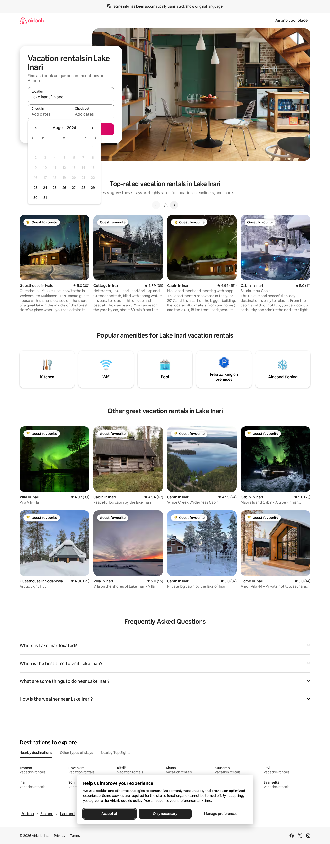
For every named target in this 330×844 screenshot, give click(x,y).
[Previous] (156, 205)
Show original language (204, 6)
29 (93, 187)
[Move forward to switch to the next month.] (92, 128)
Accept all (109, 814)
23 (36, 187)
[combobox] (71, 97)
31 (45, 197)
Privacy (59, 835)
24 (45, 187)
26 (64, 187)
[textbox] (49, 114)
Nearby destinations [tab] (36, 752)
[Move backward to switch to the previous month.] (36, 128)
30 (35, 197)
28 (83, 187)
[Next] (174, 205)
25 (55, 187)
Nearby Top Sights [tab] (115, 752)
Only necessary (165, 814)
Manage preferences (220, 814)
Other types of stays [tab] (76, 752)
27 (74, 187)
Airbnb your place (291, 20)
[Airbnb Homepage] (32, 20)
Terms (75, 835)
